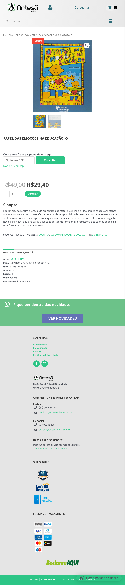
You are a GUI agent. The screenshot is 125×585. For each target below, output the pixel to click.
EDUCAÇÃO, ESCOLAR (61, 235)
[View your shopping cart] (110, 8)
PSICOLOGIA (23, 35)
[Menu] (110, 21)
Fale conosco (40, 348)
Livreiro (37, 351)
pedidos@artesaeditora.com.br (55, 412)
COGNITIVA (44, 235)
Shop (12, 35)
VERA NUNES (18, 259)
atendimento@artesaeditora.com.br (50, 448)
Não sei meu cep (13, 166)
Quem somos (40, 344)
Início (5, 35)
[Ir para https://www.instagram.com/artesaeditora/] (44, 363)
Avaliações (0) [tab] (25, 252)
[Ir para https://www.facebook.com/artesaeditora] (36, 363)
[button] (87, 45)
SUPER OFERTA (99, 235)
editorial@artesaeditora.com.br (54, 429)
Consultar (50, 160)
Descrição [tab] (8, 252)
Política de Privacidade (45, 355)
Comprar (33, 193)
